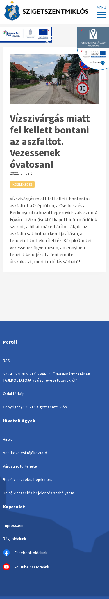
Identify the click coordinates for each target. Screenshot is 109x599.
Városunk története (20, 466)
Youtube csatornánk (32, 567)
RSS (6, 360)
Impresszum (13, 525)
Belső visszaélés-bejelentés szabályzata (38, 493)
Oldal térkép (14, 393)
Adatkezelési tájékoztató (25, 452)
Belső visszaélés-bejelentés (27, 479)
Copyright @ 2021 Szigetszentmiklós (35, 407)
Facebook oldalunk (31, 552)
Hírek (7, 439)
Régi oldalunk (14, 538)
